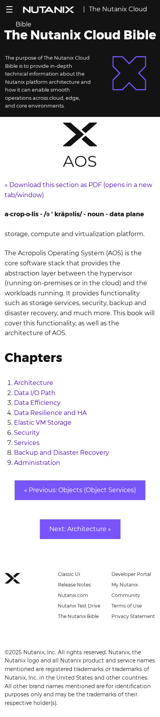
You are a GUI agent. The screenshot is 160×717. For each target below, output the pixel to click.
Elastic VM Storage (42, 422)
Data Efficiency (37, 402)
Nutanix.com (73, 595)
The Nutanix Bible (78, 616)
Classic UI (69, 574)
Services (27, 443)
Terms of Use (126, 606)
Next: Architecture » (80, 529)
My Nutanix (124, 585)
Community (125, 595)
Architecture (33, 383)
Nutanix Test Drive (79, 606)
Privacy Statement (133, 616)
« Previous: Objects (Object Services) (80, 490)
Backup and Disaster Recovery (61, 452)
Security (27, 432)
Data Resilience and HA (50, 413)
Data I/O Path (35, 393)
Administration (37, 462)
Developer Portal (131, 574)
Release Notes (74, 585)
